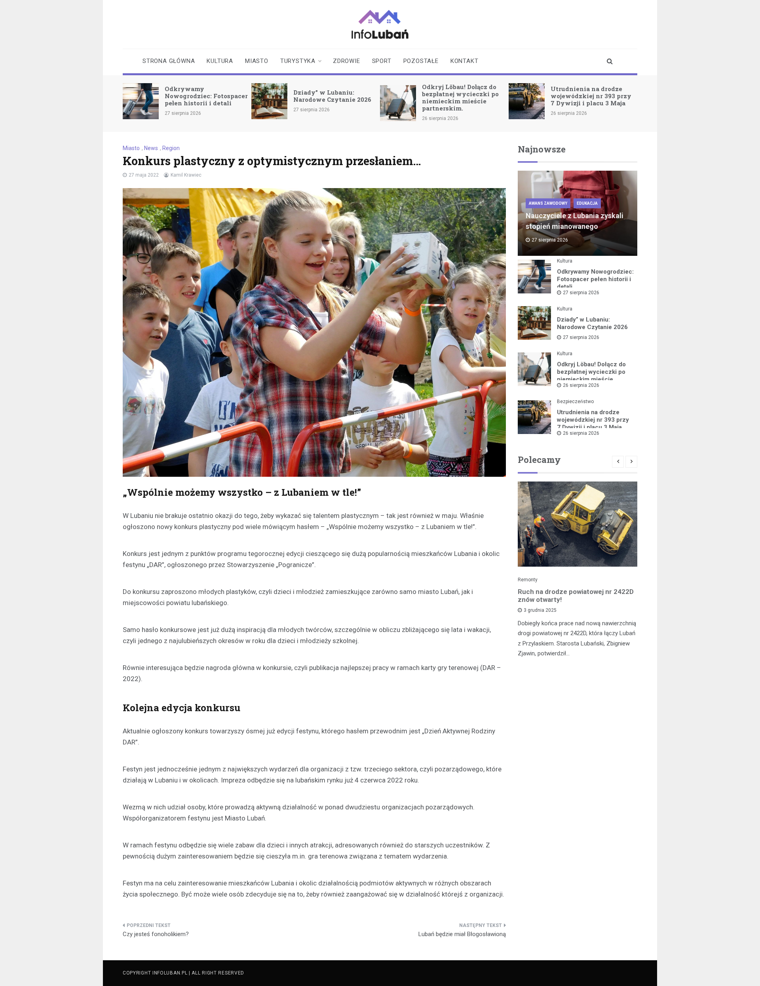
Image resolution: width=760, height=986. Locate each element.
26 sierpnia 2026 (581, 385)
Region (171, 148)
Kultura (220, 61)
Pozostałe (421, 61)
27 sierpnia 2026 (581, 292)
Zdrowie (346, 61)
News (151, 148)
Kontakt (464, 61)
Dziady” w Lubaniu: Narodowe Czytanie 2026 (332, 95)
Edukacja (587, 203)
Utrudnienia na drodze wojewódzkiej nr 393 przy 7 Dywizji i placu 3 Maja (591, 96)
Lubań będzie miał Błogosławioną (462, 934)
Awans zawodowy (548, 203)
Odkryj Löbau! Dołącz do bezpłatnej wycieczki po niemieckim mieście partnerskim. (460, 97)
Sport (381, 61)
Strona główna (168, 61)
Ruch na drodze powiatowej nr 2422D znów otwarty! (576, 595)
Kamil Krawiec (186, 175)
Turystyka (297, 61)
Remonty (528, 579)
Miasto (256, 61)
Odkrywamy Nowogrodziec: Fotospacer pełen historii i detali (206, 96)
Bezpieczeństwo (575, 401)
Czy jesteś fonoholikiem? (156, 934)
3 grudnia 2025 (540, 610)
